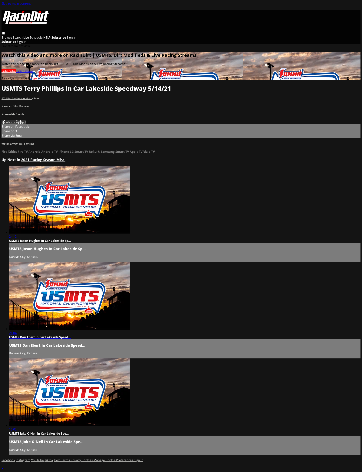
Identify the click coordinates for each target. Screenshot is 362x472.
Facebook (9, 122)
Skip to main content (16, 4)
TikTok (48, 460)
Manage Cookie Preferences (114, 460)
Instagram (23, 460)
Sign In (21, 42)
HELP (47, 37)
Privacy (76, 460)
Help (57, 460)
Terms (66, 460)
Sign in (71, 37)
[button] (3, 33)
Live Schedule (33, 37)
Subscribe (9, 71)
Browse (7, 37)
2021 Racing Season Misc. (17, 98)
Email (22, 122)
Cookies (88, 460)
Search (18, 37)
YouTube (37, 460)
